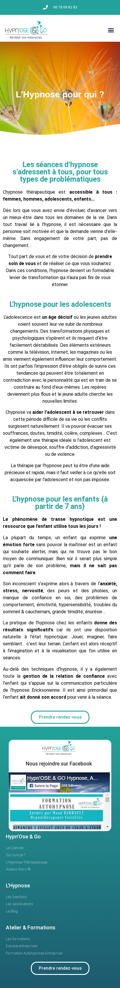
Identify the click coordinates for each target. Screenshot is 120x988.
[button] (111, 30)
